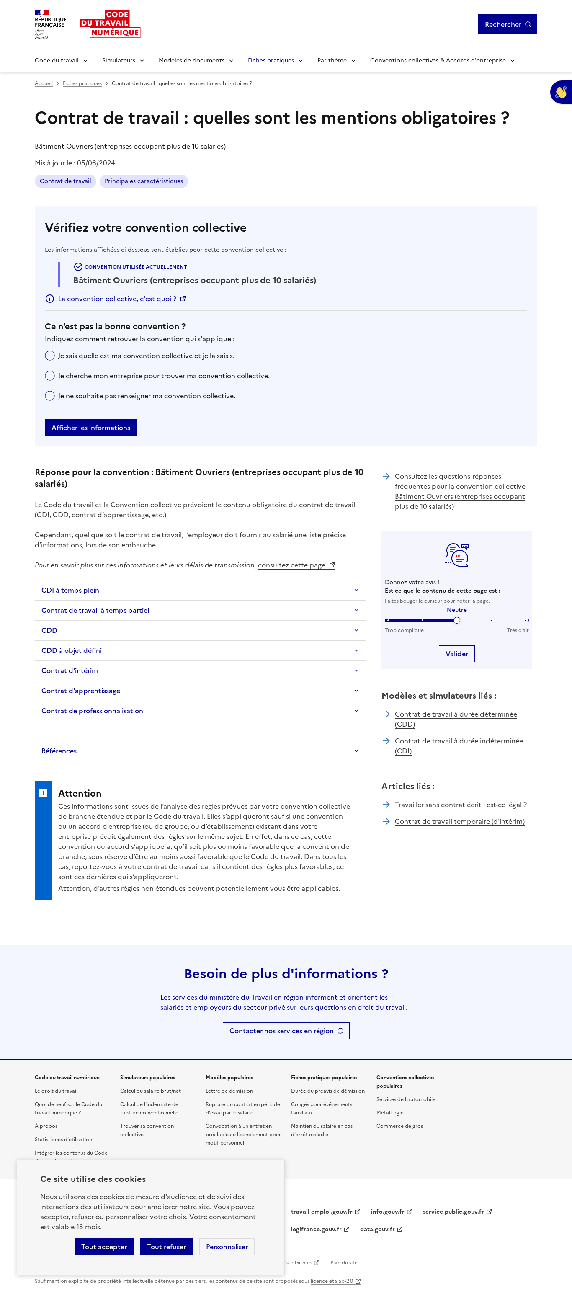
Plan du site (344, 1262)
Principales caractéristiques (144, 181)
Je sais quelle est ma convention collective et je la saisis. (146, 356)
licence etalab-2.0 (332, 1281)
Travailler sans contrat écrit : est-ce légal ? (461, 804)
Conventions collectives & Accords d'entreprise (438, 60)
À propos (46, 1126)
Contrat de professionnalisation (92, 711)
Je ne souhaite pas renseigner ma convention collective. (146, 396)
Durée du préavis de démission (328, 1091)
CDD (49, 630)
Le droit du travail (56, 1091)
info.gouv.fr (388, 1211)
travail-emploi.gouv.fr (322, 1211)
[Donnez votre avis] (561, 92)
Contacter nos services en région (281, 1031)
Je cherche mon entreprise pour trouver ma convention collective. (164, 376)
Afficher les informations (91, 428)
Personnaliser (227, 1247)
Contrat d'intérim (69, 670)
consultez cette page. (292, 565)
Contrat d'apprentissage (80, 691)
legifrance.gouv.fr (316, 1229)
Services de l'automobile (405, 1099)
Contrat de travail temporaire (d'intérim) (460, 821)
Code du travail (57, 60)
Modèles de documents (191, 60)
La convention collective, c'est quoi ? (117, 299)
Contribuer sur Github (285, 1262)
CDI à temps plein (70, 590)
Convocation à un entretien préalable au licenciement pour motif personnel (243, 1134)
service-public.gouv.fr (453, 1211)
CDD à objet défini (71, 650)
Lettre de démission (229, 1091)
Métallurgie (390, 1113)
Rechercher (503, 24)
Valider (457, 654)
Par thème (332, 60)
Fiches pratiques (271, 60)
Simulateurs (118, 60)
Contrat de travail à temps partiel (95, 610)
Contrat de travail (65, 181)
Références (59, 751)
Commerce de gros (399, 1126)
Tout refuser (166, 1247)
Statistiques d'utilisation (63, 1139)
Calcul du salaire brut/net (150, 1091)
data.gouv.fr (377, 1229)
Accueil (44, 83)
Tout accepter (104, 1247)
